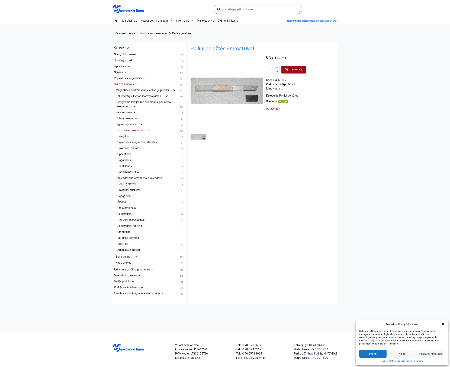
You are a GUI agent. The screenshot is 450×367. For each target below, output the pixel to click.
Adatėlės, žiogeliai (128, 249)
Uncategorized (123, 60)
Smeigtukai (124, 232)
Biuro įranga (123, 256)
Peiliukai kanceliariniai (130, 220)
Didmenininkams (228, 20)
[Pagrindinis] (115, 20)
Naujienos (147, 20)
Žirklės (121, 202)
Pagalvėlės (124, 160)
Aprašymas (273, 108)
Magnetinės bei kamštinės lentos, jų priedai (142, 90)
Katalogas (162, 20)
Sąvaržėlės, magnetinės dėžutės (137, 142)
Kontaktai (418, 361)
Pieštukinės (124, 166)
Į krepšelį (296, 69)
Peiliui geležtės (181, 33)
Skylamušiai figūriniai (130, 226)
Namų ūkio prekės (125, 54)
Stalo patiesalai (126, 208)
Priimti (373, 353)
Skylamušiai (124, 214)
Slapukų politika (388, 361)
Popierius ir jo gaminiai (128, 78)
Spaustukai (124, 154)
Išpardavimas (129, 20)
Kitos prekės (123, 262)
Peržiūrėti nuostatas (431, 353)
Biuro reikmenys (125, 33)
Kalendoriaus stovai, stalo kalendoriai (140, 178)
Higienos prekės (126, 124)
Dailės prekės (122, 281)
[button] (443, 324)
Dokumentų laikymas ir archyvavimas (138, 96)
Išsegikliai (123, 136)
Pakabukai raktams (129, 148)
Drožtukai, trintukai (128, 190)
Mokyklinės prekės (125, 275)
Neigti (402, 353)
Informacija (182, 20)
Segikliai (122, 243)
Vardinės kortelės (128, 238)
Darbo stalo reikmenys (154, 33)
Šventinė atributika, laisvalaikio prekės (137, 293)
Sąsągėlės (124, 196)
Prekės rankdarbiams (127, 287)
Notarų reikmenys (126, 118)
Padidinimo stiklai (128, 172)
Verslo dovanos (125, 112)
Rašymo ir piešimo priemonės (132, 269)
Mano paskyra (205, 20)
